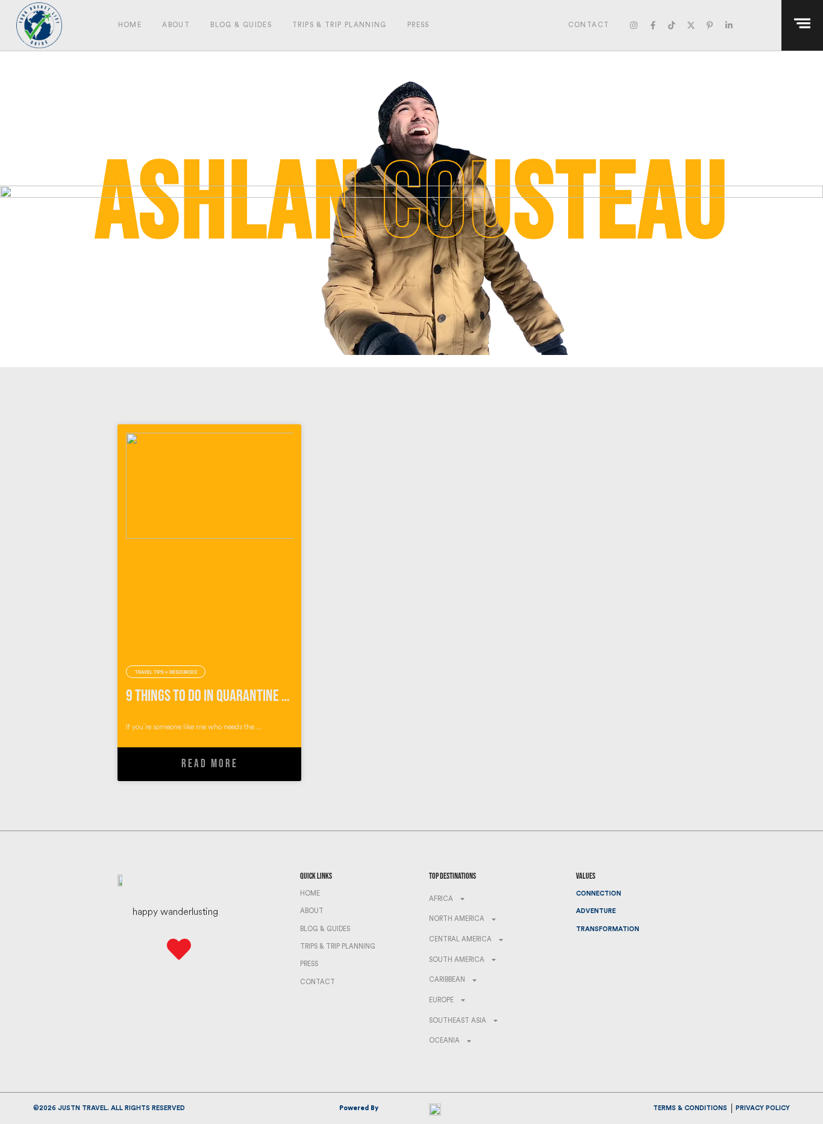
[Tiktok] (671, 25)
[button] (763, 25)
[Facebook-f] (653, 25)
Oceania (444, 1040)
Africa (441, 899)
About (176, 25)
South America (456, 959)
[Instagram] (634, 25)
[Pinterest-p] (709, 25)
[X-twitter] (691, 25)
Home (130, 25)
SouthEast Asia (457, 1020)
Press (418, 25)
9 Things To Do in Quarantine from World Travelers (264, 696)
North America (456, 918)
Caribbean (447, 979)
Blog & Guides (241, 25)
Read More (209, 764)
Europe (441, 1000)
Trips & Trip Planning (339, 25)
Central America (460, 939)
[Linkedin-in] (729, 25)
